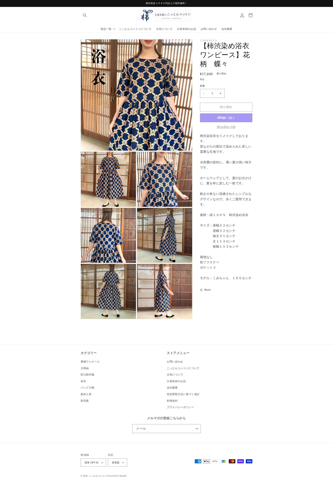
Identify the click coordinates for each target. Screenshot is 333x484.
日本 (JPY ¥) (91, 462)
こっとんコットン (98, 476)
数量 (202, 85)
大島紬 (85, 368)
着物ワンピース (90, 361)
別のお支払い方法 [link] (226, 127)
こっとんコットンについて (183, 368)
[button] (85, 15)
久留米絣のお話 (176, 381)
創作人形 (86, 394)
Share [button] (207, 289)
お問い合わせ (175, 361)
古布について (175, 374)
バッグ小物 (87, 387)
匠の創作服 (87, 374)
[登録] (196, 428)
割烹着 (85, 400)
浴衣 (83, 381)
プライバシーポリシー (180, 407)
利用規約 (172, 400)
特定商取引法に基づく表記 (183, 394)
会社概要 (172, 387)
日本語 (115, 462)
